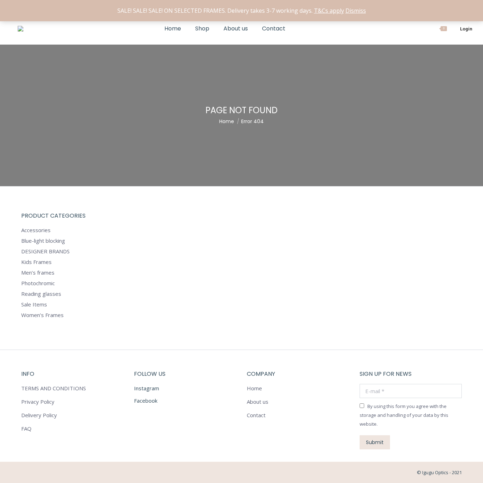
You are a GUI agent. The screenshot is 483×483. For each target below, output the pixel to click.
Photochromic (38, 283)
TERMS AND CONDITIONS (53, 388)
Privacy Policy (37, 401)
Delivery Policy (39, 415)
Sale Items (34, 304)
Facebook (145, 400)
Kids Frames (36, 261)
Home (254, 388)
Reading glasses (41, 293)
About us (257, 401)
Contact (256, 415)
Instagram (146, 388)
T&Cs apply (329, 11)
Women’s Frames (42, 314)
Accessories (36, 230)
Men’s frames (37, 272)
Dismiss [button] (355, 11)
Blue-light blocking (43, 240)
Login (466, 28)
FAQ (26, 428)
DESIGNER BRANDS (45, 251)
